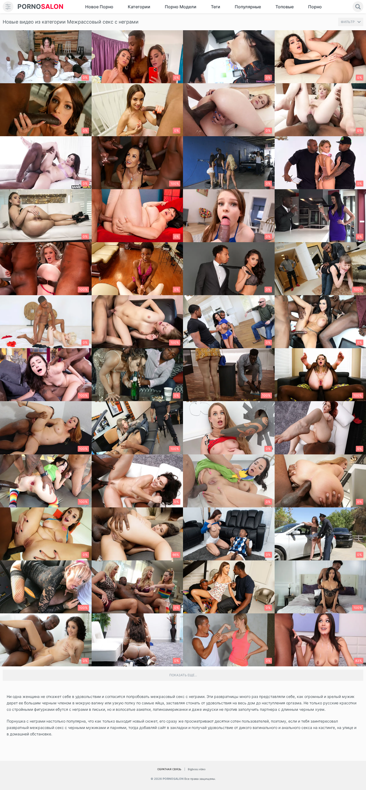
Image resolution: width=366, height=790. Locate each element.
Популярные (248, 6)
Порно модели (180, 6)
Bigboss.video (197, 769)
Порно (315, 6)
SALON (40, 6)
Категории (139, 6)
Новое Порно (99, 6)
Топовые (284, 6)
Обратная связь (169, 769)
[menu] (8, 6)
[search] (358, 6)
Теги (215, 6)
